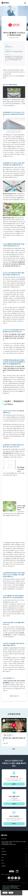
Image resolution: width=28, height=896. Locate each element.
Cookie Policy (12, 888)
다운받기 (14, 803)
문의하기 (14, 823)
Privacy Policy (7, 889)
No (10, 892)
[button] (25, 2)
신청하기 (14, 784)
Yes (5, 892)
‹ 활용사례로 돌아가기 (14, 696)
